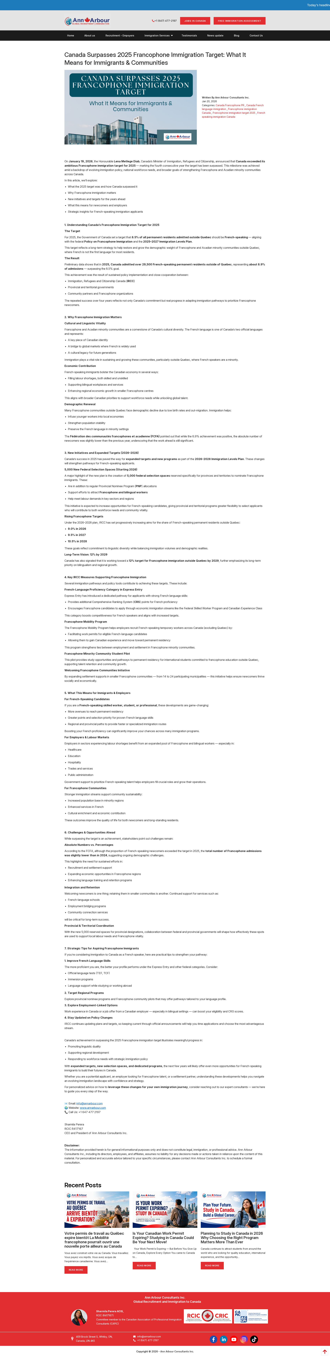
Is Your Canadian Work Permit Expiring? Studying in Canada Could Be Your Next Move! (163, 1237)
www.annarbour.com (93, 1107)
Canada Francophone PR (230, 105)
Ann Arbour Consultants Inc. (177, 1351)
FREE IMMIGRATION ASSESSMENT (239, 20)
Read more (76, 1270)
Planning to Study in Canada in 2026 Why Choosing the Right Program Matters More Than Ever (232, 1237)
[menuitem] (70, 35)
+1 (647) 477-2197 (165, 20)
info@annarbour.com (89, 1103)
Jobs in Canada (195, 20)
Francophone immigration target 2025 (234, 112)
